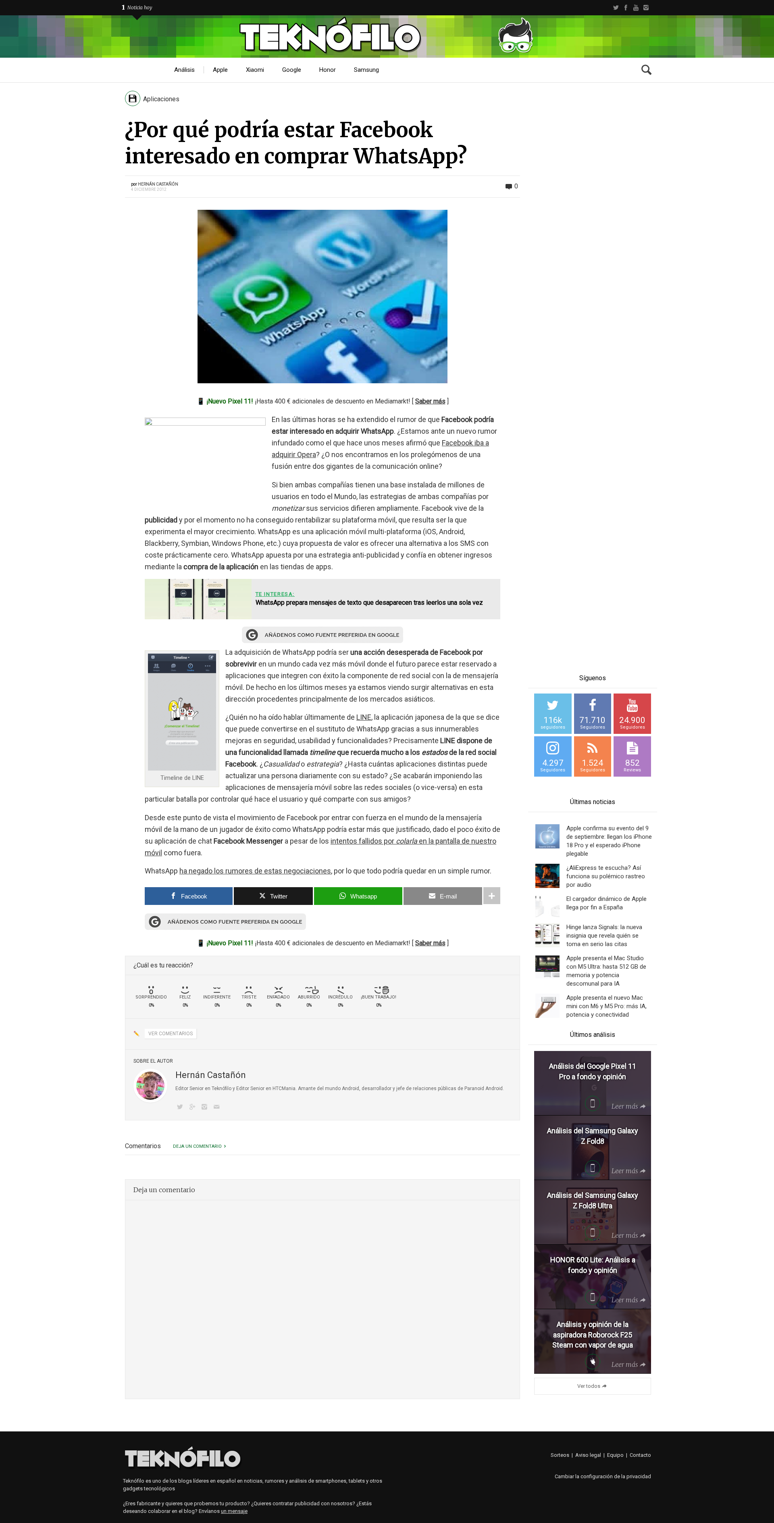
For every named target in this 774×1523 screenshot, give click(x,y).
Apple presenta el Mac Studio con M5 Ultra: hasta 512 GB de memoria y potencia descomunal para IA (606, 971)
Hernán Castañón (158, 184)
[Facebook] (626, 7)
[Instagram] (646, 7)
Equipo (615, 1455)
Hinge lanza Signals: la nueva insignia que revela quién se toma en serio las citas (604, 935)
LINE (363, 717)
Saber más (430, 401)
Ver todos (588, 1386)
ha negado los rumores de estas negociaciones (255, 871)
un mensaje (234, 1511)
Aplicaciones (161, 99)
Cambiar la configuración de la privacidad (603, 1476)
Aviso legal (588, 1455)
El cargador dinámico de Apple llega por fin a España (606, 903)
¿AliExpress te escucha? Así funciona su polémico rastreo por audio (605, 876)
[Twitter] (616, 7)
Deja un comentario (197, 1146)
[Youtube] (636, 7)
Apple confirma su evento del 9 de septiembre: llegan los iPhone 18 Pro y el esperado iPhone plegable (609, 841)
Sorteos (560, 1455)
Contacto (640, 1455)
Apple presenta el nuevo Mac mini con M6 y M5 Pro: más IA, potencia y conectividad (606, 1006)
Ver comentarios (170, 1033)
